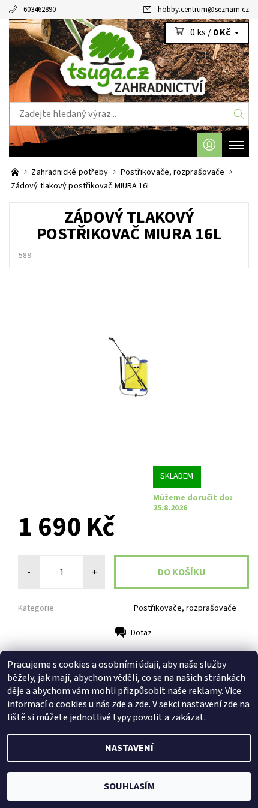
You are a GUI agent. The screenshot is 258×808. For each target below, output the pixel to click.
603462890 (39, 9)
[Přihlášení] (209, 145)
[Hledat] (239, 114)
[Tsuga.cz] (129, 60)
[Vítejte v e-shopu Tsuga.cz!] (16, 172)
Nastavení (129, 748)
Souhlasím (129, 786)
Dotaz (141, 633)
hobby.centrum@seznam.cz (203, 9)
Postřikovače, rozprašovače (185, 608)
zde (119, 704)
